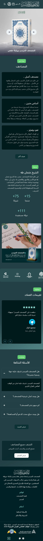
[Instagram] (23, 538)
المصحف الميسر (17, 524)
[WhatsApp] (20, 538)
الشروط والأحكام (21, 515)
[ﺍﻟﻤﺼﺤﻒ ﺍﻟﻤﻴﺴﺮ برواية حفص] (21, 32)
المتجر (21, 499)
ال (26, 512)
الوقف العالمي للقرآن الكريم (19, 526)
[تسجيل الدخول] (9, 4)
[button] (34, 32)
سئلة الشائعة (20, 512)
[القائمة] (5, 4)
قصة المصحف (21, 496)
